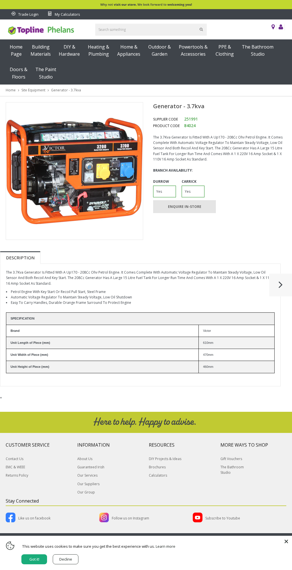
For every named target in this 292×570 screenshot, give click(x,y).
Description (20, 257)
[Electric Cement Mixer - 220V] (280, 287)
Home (11, 90)
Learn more (165, 546)
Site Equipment (33, 90)
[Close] (286, 541)
